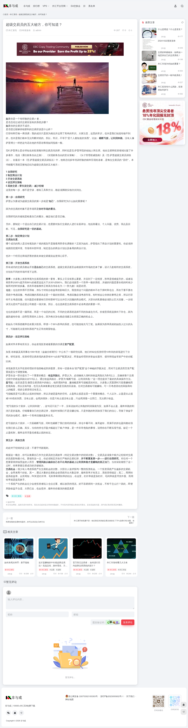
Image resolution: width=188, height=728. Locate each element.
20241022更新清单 (167, 40)
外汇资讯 (13, 14)
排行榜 (36, 5)
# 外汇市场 (122, 569)
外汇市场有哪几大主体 (117, 562)
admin (38, 30)
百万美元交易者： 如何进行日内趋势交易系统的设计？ (86, 564)
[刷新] (182, 22)
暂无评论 (11, 582)
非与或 (27, 5)
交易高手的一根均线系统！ (170, 75)
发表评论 (127, 622)
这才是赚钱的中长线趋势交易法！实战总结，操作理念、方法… (52, 565)
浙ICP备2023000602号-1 (112, 696)
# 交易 (27, 496)
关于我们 (130, 696)
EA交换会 (75, 5)
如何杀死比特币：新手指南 (16, 562)
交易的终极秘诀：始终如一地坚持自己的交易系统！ (170, 54)
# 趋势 (58, 569)
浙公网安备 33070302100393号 (83, 696)
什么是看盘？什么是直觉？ (170, 29)
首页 (6, 14)
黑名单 (91, 5)
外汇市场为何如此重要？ (169, 63)
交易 (31, 118)
